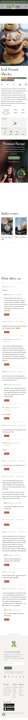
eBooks (14, 697)
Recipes (14, 689)
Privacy (20, 689)
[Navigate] (25, 6)
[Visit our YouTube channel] (5, 677)
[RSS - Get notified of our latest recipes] (23, 677)
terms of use (12, 672)
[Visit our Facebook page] (12, 677)
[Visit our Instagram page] (8, 677)
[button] (14, 2)
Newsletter (21, 695)
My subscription (8, 691)
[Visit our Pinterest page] (16, 677)
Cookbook (15, 687)
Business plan (7, 693)
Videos (14, 693)
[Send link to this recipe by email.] (20, 84)
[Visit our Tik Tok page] (20, 677)
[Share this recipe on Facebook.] (2, 84)
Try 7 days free (7, 687)
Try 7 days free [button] (14, 158)
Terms (20, 693)
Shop (14, 695)
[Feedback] (3, 714)
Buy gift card (7, 689)
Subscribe (8, 668)
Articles (14, 691)
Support (21, 691)
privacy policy (19, 672)
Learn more (6, 695)
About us (21, 687)
